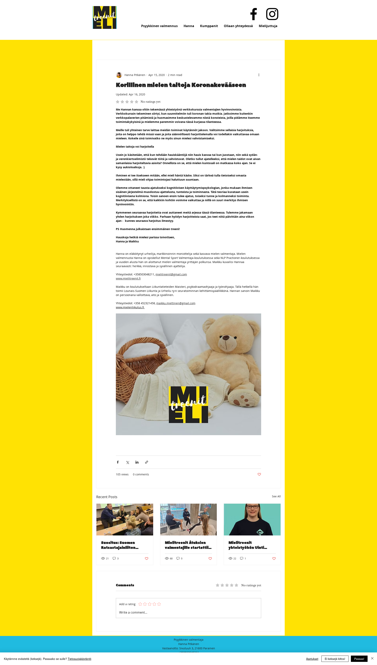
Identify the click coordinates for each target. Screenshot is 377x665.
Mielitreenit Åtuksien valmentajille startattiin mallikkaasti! (188, 545)
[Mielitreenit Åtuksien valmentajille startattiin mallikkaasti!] (188, 519)
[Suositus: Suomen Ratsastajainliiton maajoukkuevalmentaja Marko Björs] (124, 519)
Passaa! (359, 659)
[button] (159, 26)
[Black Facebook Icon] (253, 14)
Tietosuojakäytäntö (79, 659)
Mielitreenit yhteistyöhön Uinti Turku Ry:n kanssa (246, 545)
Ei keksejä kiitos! (335, 659)
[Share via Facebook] (118, 462)
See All (276, 496)
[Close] (372, 659)
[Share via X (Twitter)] (127, 462)
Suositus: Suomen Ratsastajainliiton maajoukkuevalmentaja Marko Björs (123, 545)
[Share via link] (146, 462)
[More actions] (258, 74)
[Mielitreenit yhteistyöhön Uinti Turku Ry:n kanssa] (252, 519)
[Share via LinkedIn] (137, 462)
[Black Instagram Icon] (272, 14)
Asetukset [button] (312, 659)
